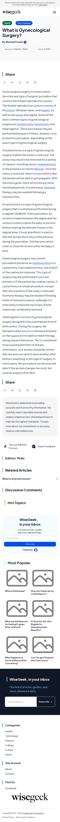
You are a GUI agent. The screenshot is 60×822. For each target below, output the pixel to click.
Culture (9, 749)
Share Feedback (46, 446)
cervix (19, 114)
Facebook (10, 788)
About (8, 769)
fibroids (39, 168)
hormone (49, 187)
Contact (9, 773)
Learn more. (43, 5)
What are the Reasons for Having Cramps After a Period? (16, 624)
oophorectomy (41, 263)
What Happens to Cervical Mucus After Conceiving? (16, 660)
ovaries (45, 110)
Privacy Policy (8, 817)
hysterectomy (25, 124)
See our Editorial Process (17, 446)
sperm (15, 335)
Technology (11, 735)
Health (9, 731)
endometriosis (47, 164)
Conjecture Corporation (33, 813)
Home (8, 754)
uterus (11, 110)
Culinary (9, 745)
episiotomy (42, 124)
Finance (9, 740)
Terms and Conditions (25, 817)
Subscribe (30, 544)
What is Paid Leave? (15, 591)
